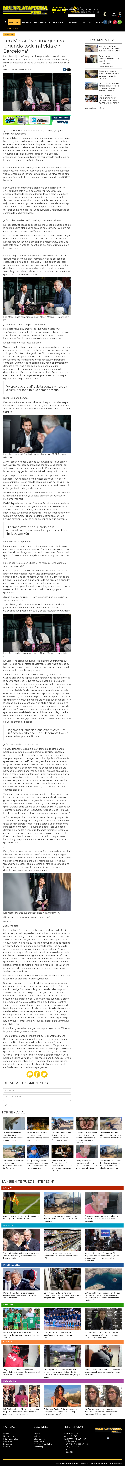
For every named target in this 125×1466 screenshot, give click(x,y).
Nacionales (40, 22)
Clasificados (11, 28)
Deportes (74, 22)
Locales (26, 22)
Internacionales (57, 22)
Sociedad (87, 22)
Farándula (100, 22)
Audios (37, 1433)
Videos (37, 1436)
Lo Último (14, 22)
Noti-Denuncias (41, 1441)
